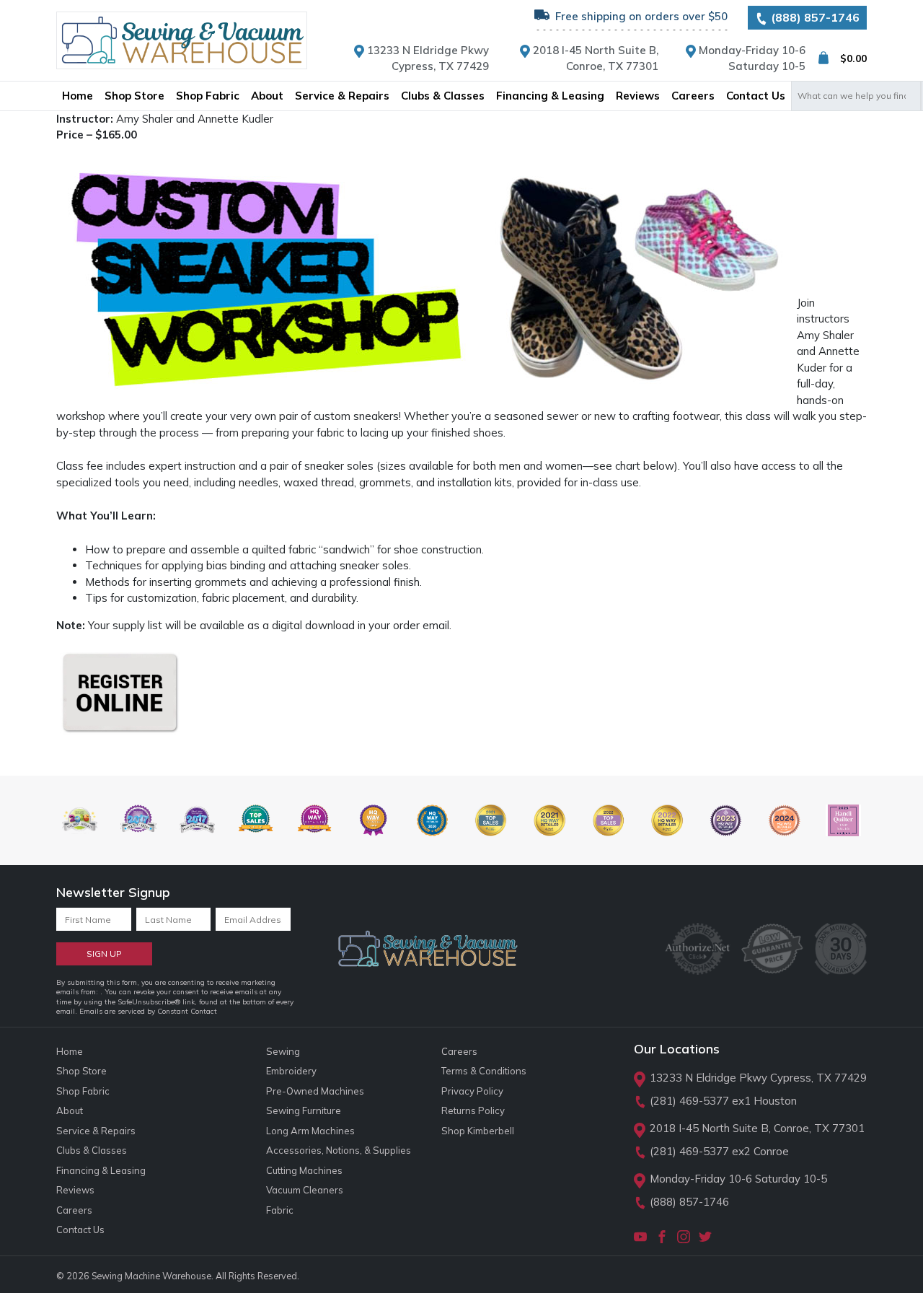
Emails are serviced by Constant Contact (148, 1011)
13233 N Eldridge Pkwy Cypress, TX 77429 (758, 1077)
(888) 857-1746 (814, 17)
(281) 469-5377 (689, 1101)
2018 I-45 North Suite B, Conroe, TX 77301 (757, 1128)
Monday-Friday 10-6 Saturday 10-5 (738, 1178)
